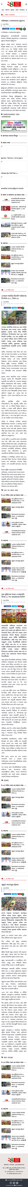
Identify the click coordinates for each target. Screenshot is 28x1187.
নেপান (5, 490)
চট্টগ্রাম (12, 10)
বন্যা (8, 490)
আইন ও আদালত (10, 15)
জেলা (17, 10)
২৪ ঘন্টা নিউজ (13, 1180)
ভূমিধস (16, 490)
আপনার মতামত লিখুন (10, 136)
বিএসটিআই (6, 780)
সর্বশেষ (7, 10)
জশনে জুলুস (10, 1057)
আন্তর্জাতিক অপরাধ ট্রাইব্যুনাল (9, 114)
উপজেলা (22, 10)
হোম (3, 10)
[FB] (11, 1183)
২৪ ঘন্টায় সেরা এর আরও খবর (13, 495)
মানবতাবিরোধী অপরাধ (6, 117)
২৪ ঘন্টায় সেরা (10, 290)
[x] (14, 1183)
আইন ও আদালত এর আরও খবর (13, 195)
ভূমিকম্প (12, 490)
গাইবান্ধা (17, 114)
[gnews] (17, 1183)
